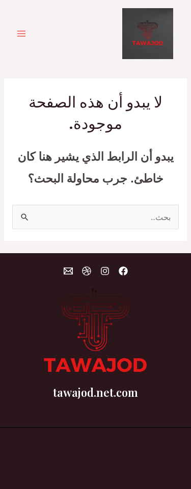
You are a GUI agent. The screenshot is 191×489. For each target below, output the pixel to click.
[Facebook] (123, 271)
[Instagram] (105, 271)
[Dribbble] (86, 271)
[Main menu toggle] (21, 33)
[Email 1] (68, 271)
